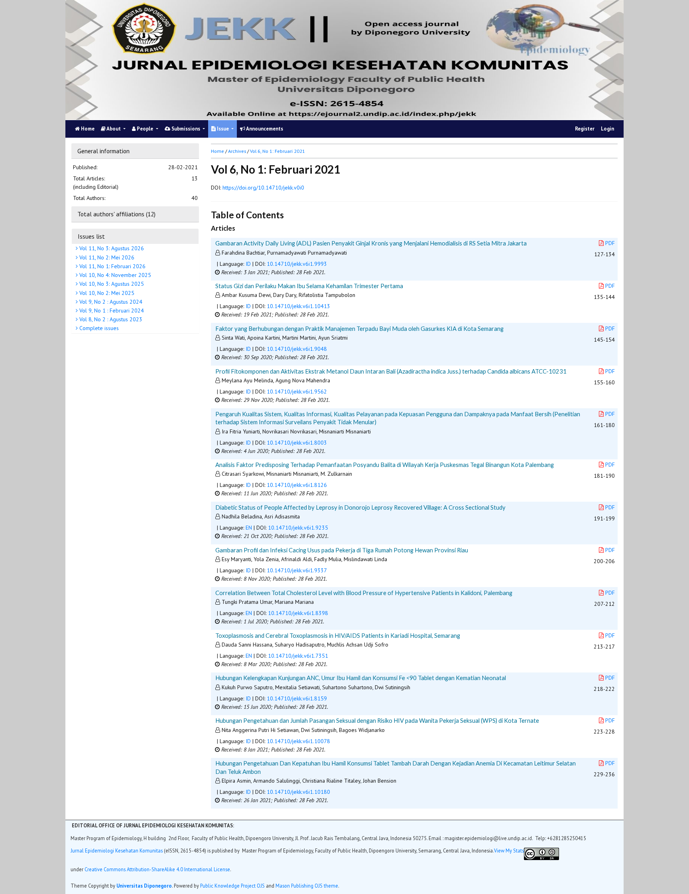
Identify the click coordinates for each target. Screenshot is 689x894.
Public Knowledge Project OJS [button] (232, 885)
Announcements (264, 128)
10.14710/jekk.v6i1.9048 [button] (297, 348)
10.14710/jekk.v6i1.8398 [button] (298, 613)
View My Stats (509, 850)
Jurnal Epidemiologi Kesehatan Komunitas (117, 850)
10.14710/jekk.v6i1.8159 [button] (297, 698)
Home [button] (217, 151)
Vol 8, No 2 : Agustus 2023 (110, 319)
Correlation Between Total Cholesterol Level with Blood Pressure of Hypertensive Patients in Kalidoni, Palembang (363, 592)
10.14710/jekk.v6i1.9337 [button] (297, 570)
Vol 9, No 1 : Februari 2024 (111, 310)
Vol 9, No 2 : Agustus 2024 (110, 301)
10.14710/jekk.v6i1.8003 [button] (297, 442)
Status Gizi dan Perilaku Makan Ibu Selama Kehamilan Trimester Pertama (309, 285)
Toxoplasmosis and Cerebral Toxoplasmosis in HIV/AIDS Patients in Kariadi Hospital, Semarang (337, 635)
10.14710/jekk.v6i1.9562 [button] (297, 391)
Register (585, 128)
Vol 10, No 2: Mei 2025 (106, 292)
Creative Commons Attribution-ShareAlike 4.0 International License (157, 869)
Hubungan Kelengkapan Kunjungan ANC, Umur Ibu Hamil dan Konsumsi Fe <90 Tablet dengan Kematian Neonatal (360, 677)
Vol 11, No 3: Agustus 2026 (111, 248)
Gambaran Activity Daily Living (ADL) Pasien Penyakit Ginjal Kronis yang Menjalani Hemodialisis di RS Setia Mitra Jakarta (371, 243)
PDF (610, 243)
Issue (223, 128)
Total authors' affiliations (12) (116, 214)
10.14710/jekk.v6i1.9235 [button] (298, 527)
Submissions (185, 128)
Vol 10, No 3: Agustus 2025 (111, 283)
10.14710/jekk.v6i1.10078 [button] (298, 741)
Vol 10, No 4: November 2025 (114, 275)
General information (103, 151)
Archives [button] (237, 151)
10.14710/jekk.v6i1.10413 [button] (298, 306)
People (145, 128)
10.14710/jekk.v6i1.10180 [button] (298, 791)
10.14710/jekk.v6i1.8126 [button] (297, 485)
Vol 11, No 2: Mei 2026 (106, 257)
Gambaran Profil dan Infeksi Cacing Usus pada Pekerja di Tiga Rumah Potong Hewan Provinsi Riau (341, 550)
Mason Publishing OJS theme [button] (307, 885)
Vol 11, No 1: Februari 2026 (112, 266)
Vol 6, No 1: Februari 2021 (277, 151)
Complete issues (98, 328)
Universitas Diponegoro (144, 885)
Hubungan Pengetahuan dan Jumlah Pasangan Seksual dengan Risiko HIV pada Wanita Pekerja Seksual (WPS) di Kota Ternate (377, 720)
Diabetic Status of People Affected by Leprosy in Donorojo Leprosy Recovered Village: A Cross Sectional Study (360, 507)
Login (607, 128)
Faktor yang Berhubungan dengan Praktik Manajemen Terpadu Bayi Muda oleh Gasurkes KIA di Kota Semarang (359, 328)
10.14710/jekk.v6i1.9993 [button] (297, 263)
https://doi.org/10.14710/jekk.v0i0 (263, 187)
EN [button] (249, 527)
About (114, 128)
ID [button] (248, 263)
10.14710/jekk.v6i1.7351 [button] (298, 655)
